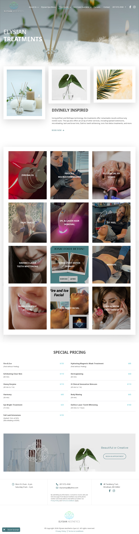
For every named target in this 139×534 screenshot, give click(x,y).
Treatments (64, 7)
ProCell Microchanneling (69, 164)
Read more (27, 191)
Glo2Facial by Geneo (111, 164)
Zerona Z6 (28, 157)
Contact (107, 7)
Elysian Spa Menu (48, 7)
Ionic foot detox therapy (69, 254)
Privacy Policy (55, 501)
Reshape (111, 252)
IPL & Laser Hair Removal (69, 210)
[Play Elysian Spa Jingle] (4, 529)
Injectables (27, 209)
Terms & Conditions (68, 501)
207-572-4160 (117, 7)
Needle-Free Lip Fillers (27, 294)
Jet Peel (111, 209)
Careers (97, 7)
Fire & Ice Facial (69, 297)
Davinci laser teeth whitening (27, 254)
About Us (32, 7)
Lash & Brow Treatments (111, 296)
